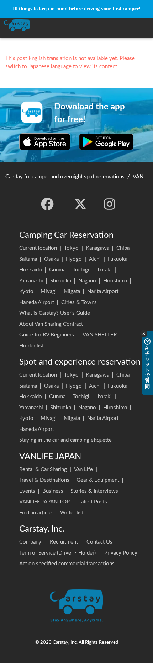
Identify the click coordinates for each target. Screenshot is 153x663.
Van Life (83, 469)
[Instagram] (109, 204)
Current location (38, 248)
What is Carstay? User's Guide (54, 313)
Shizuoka (60, 281)
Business (52, 491)
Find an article (35, 513)
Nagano (87, 281)
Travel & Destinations (44, 480)
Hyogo (74, 259)
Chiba (123, 248)
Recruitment (64, 542)
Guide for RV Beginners (46, 335)
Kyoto (26, 291)
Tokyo (71, 248)
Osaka (51, 259)
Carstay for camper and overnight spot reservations (65, 176)
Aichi (95, 259)
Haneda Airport (36, 302)
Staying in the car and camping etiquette (65, 440)
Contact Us (99, 542)
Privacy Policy (120, 553)
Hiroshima (115, 281)
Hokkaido (30, 270)
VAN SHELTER (100, 335)
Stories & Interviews (94, 491)
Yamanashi (31, 281)
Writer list (72, 513)
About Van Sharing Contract (51, 324)
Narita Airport (102, 291)
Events (27, 491)
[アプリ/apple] (44, 141)
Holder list (31, 346)
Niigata (72, 291)
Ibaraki (104, 270)
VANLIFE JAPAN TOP (44, 502)
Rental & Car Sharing (43, 469)
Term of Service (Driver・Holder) (57, 553)
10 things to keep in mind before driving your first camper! (76, 8)
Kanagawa (97, 248)
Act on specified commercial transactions (67, 563)
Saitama (28, 259)
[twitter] (80, 204)
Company (30, 542)
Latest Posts (92, 502)
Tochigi (81, 270)
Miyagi (49, 291)
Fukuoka (117, 259)
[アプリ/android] (106, 141)
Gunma (57, 270)
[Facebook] (47, 204)
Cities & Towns (79, 302)
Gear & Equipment (97, 480)
